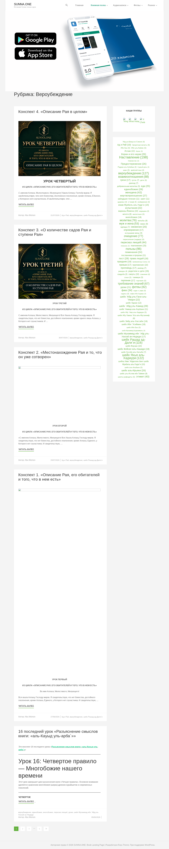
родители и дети (138, 271)
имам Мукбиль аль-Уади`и (133, 205)
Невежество (133, 161)
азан (126, 170)
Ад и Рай (65, 215)
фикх (126, 290)
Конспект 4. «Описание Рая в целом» (52, 111)
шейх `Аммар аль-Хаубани (133, 309)
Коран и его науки (133, 154)
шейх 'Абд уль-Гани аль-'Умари (133, 298)
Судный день (143, 167)
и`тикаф (132, 202)
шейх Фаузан (134, 346)
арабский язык (137, 170)
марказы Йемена (128, 211)
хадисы (125, 294)
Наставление (133, 157)
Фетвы (137, 5)
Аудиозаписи (119, 5)
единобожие (37, 812)
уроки (70, 812)
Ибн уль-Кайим (138, 148)
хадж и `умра (139, 291)
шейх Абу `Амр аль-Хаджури (134, 312)
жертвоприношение (133, 195)
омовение (139, 226)
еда (145, 186)
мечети (127, 214)
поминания (133, 252)
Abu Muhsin (30, 215)
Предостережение (133, 164)
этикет (142, 376)
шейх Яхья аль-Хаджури (133, 357)
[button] (66, 5)
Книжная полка (98, 5)
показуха (125, 246)
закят (145, 199)
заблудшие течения (128, 199)
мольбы (142, 221)
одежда (125, 227)
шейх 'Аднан (133, 303)
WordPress (150, 845)
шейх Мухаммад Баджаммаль (133, 331)
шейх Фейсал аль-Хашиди (133, 349)
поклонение (138, 245)
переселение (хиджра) (133, 239)
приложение (140, 265)
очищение (133, 236)
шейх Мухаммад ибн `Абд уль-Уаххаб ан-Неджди (133, 335)
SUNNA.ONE (23, 4)
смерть (134, 274)
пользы (133, 248)
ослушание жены (133, 233)
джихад (133, 183)
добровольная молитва (128, 186)
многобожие (48, 812)
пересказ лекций (60, 812)
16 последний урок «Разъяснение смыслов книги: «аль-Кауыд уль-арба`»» (58, 733)
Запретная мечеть (141, 145)
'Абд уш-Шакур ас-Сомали (134, 142)
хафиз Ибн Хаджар (138, 294)
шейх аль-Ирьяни (133, 370)
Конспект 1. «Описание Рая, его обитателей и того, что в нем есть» (59, 477)
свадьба (122, 274)
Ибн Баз (125, 148)
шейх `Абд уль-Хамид (133, 306)
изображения (144, 202)
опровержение (133, 230)
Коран (139, 151)
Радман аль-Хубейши (127, 167)
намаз (144, 224)
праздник (124, 261)
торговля (141, 281)
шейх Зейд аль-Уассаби (134, 321)
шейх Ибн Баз (134, 327)
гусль (135, 180)
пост (124, 258)
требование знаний (133, 283)
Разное (151, 5)
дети (143, 180)
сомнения (145, 274)
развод (142, 268)
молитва (128, 220)
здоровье (122, 202)
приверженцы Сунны (141, 262)
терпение (128, 280)
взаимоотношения (133, 176)
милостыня (139, 214)
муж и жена (129, 223)
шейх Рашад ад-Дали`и (93, 215)
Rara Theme (123, 845)
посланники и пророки (133, 255)
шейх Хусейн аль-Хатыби (133, 352)
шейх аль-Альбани (134, 367)
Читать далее (26, 204)
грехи (125, 180)
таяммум (138, 277)
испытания (133, 208)
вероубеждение (76, 215)
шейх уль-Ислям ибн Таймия (133, 373)
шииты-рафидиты (126, 377)
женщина (133, 192)
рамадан (122, 271)
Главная (79, 5)
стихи (128, 277)
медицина (144, 211)
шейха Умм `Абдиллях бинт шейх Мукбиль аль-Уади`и (133, 362)
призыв (125, 265)
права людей (139, 258)
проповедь (128, 268)
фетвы (139, 286)
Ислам (130, 151)
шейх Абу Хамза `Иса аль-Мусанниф (133, 316)
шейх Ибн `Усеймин (133, 324)
